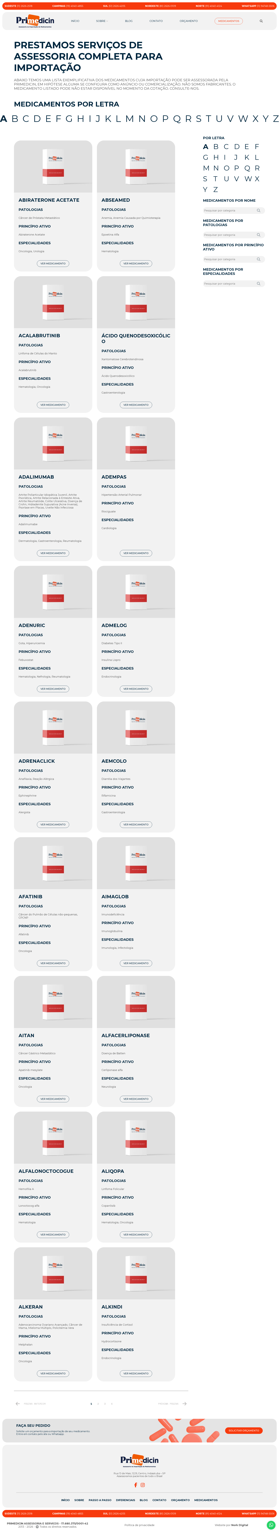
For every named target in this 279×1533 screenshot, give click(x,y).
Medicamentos (228, 21)
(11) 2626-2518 (18, 6)
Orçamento (189, 21)
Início (75, 21)
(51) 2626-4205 (114, 6)
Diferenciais (125, 1500)
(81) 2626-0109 (160, 6)
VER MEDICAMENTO (53, 263)
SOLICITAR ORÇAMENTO (244, 1430)
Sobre (79, 1500)
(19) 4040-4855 (67, 6)
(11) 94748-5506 (258, 6)
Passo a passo (100, 1500)
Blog (129, 21)
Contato (156, 21)
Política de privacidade (139, 1525)
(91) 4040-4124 (209, 6)
